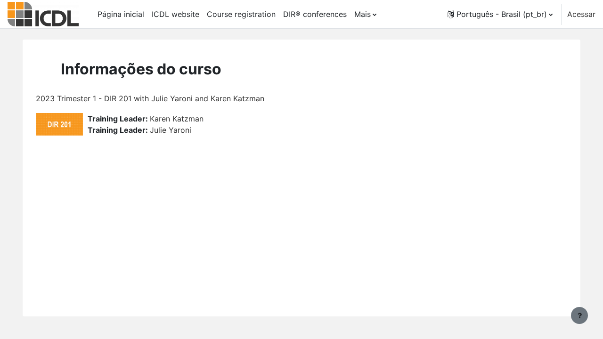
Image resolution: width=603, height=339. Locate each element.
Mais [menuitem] (362, 14)
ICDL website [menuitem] (175, 14)
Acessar (581, 14)
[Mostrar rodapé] (579, 315)
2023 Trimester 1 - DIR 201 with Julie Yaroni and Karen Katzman (150, 98)
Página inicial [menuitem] (121, 14)
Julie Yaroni (170, 130)
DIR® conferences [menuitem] (315, 14)
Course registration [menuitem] (241, 14)
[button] (500, 14)
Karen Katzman (177, 118)
